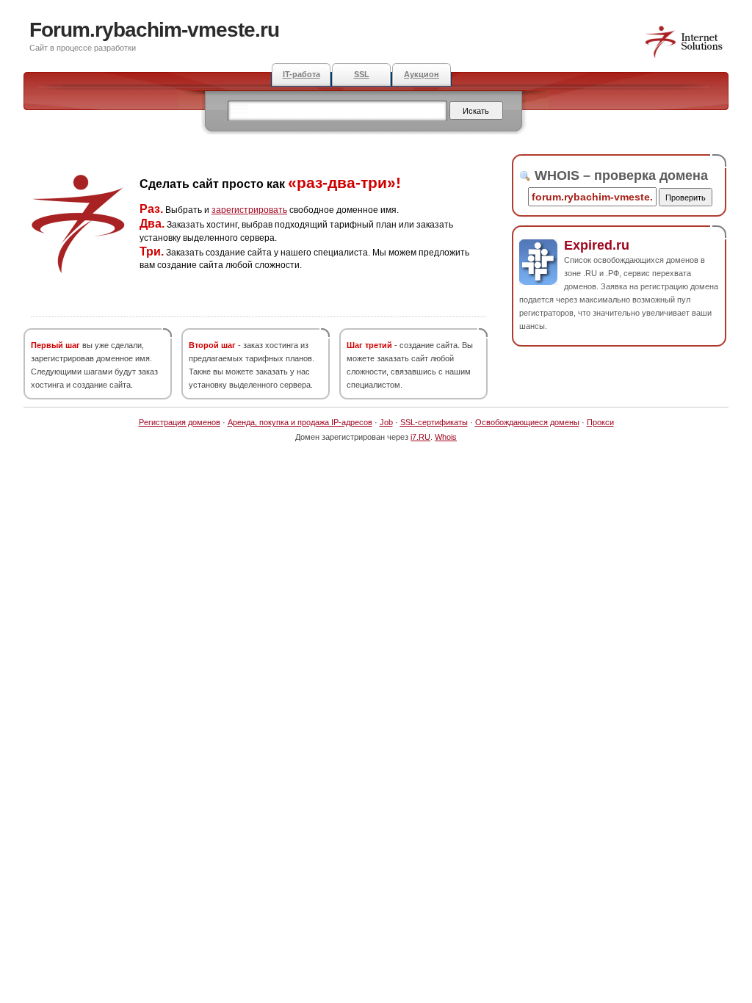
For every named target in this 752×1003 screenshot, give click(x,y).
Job (386, 422)
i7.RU (420, 436)
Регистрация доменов (179, 422)
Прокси (600, 422)
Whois (446, 436)
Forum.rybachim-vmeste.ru (154, 29)
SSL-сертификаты (434, 422)
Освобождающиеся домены (527, 422)
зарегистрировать (249, 210)
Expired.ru (596, 245)
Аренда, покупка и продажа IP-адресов (300, 422)
